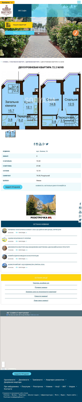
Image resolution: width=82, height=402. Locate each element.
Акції (57, 386)
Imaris (26, 393)
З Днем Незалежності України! (19, 238)
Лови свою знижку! (41, 300)
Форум (72, 386)
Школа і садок (33, 395)
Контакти (8, 389)
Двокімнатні (24, 380)
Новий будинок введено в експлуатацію (23, 256)
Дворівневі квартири (12, 382)
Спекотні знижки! (41, 296)
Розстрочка (38, 386)
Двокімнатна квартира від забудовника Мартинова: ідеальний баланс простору (39, 247)
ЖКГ (64, 386)
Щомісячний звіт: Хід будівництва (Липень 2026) (26, 264)
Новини (49, 386)
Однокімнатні (9, 380)
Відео (63, 395)
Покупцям (26, 386)
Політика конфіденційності (14, 397)
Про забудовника (11, 386)
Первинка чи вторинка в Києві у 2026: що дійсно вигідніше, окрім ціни (34, 229)
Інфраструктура (47, 395)
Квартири (22, 395)
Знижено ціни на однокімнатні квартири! (41, 292)
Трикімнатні (37, 380)
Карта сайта (71, 395)
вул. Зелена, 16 (42, 151)
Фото (57, 395)
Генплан (7, 395)
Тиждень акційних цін (41, 283)
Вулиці (14, 395)
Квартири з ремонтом (55, 380)
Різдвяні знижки (41, 287)
